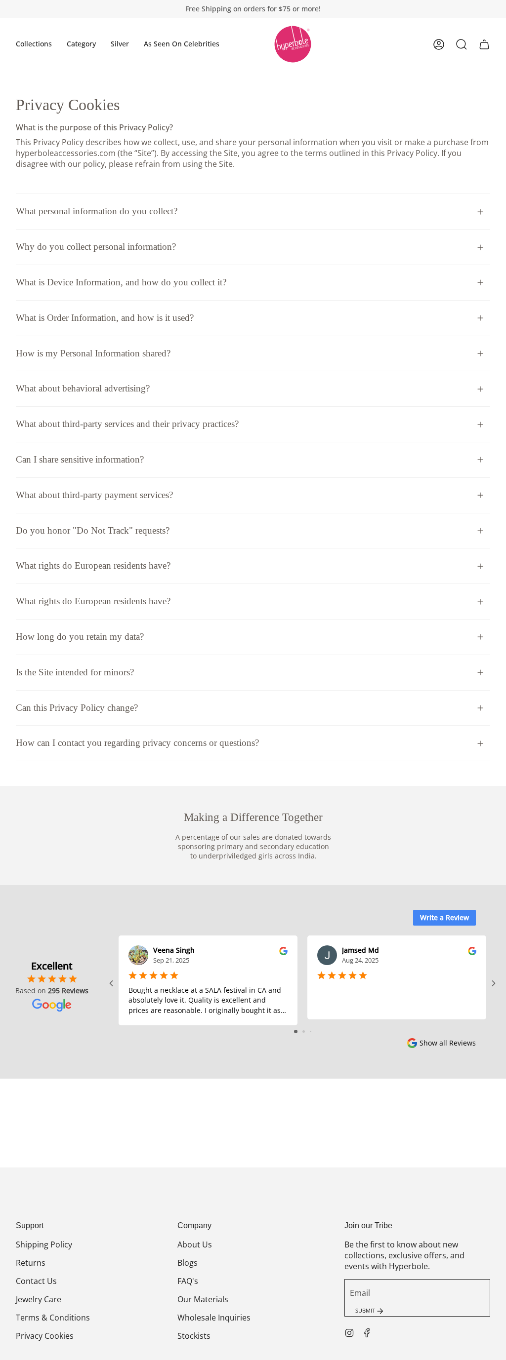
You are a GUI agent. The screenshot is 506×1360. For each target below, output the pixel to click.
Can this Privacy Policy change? (77, 707)
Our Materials (202, 1299)
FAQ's (187, 1281)
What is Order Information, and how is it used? (105, 317)
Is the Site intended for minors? (75, 672)
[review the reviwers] (283, 950)
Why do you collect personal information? (96, 246)
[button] (33, 44)
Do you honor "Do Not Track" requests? (92, 530)
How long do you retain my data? (80, 636)
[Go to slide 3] (310, 1031)
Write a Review (444, 917)
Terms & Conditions (53, 1317)
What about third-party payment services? (94, 495)
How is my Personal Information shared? (93, 353)
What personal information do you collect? (96, 211)
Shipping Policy (44, 1244)
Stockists (194, 1335)
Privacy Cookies (45, 1335)
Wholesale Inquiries (214, 1317)
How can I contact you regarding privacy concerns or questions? (137, 743)
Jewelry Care (38, 1299)
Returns (30, 1262)
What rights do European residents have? (93, 565)
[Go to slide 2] (303, 1031)
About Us (194, 1244)
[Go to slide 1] (295, 1031)
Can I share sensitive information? (80, 459)
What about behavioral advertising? (83, 388)
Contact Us (36, 1281)
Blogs (187, 1262)
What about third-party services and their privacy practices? (127, 424)
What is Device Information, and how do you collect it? (121, 282)
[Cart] (484, 44)
